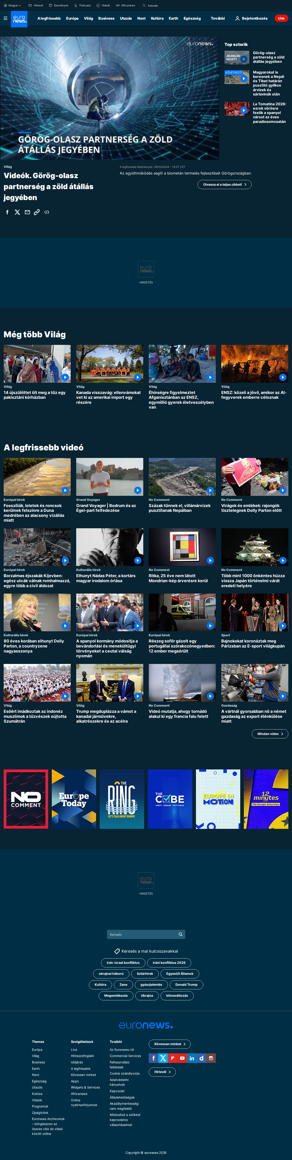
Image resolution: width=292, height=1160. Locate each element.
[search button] (144, 5)
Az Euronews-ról (122, 1049)
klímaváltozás (177, 995)
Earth (173, 18)
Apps (75, 1081)
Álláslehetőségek (122, 1097)
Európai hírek (14, 499)
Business (106, 18)
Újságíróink (40, 1112)
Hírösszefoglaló (82, 1056)
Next (141, 18)
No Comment (159, 499)
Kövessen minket (83, 1075)
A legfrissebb (49, 18)
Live (281, 18)
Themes (38, 1041)
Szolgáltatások (82, 1041)
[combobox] (167, 5)
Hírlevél (160, 1072)
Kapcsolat (117, 1091)
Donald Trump (186, 984)
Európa (72, 18)
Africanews (79, 1093)
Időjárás (77, 1062)
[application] (109, 98)
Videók (37, 1100)
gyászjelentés (151, 984)
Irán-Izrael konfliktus (123, 962)
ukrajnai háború (111, 973)
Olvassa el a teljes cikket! (222, 184)
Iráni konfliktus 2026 (169, 962)
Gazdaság (229, 705)
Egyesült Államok (179, 973)
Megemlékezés (116, 995)
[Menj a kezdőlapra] (19, 19)
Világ (88, 18)
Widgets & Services (85, 1087)
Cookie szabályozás (125, 1073)
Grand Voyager (88, 499)
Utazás (126, 18)
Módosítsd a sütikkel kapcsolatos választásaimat (125, 1119)
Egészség (192, 18)
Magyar (13, 5)
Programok (40, 1106)
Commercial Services (125, 1056)
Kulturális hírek (88, 569)
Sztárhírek (145, 973)
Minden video (268, 734)
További (116, 1041)
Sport (225, 635)
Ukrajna (147, 995)
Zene (123, 984)
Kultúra (157, 18)
